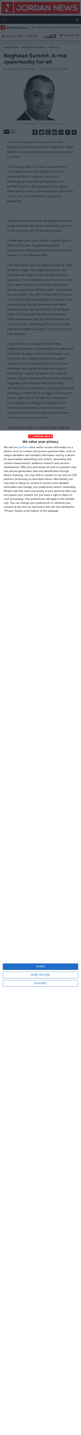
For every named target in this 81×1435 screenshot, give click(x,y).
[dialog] (40, 933)
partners (23, 447)
